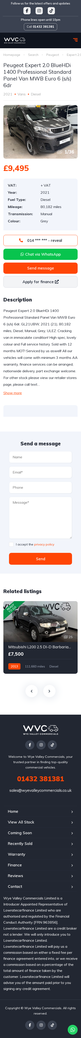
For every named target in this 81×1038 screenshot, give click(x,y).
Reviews (15, 875)
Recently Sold (20, 843)
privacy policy (44, 544)
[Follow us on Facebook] (27, 10)
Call (40, 26)
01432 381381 (40, 779)
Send (40, 558)
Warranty (16, 854)
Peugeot (52, 55)
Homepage (11, 55)
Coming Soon (20, 832)
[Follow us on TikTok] (51, 10)
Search (33, 55)
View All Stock (21, 822)
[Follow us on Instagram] (39, 10)
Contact (15, 886)
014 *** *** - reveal (44, 240)
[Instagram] (41, 745)
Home (13, 811)
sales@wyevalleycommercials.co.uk (40, 790)
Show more (12, 393)
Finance (15, 865)
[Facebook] (29, 745)
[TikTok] (52, 745)
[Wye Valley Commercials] (14, 40)
